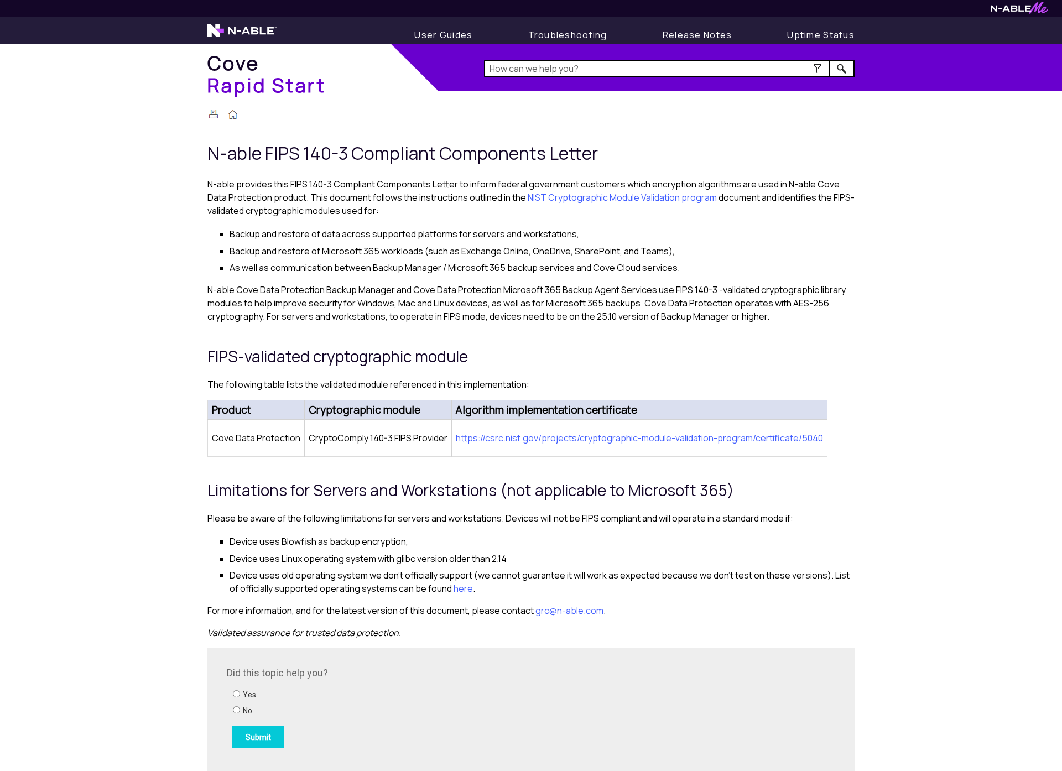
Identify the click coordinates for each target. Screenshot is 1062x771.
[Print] (213, 114)
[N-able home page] (242, 35)
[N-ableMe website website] (1019, 11)
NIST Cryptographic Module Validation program (622, 197)
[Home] (232, 116)
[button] (817, 68)
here (463, 588)
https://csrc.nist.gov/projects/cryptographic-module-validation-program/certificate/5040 (639, 438)
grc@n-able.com (569, 611)
